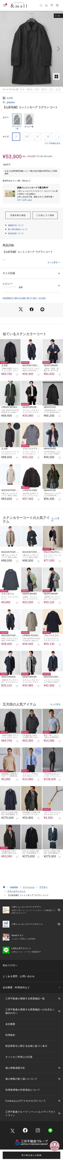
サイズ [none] (6, 136)
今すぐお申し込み (24, 200)
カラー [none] (6, 117)
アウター (43, 887)
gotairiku (11, 102)
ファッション (29, 887)
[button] (31, 49)
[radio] (17, 121)
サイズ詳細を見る (52, 143)
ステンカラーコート (16, 891)
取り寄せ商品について (18, 229)
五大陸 (10, 98)
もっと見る (53, 262)
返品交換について (16, 233)
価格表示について (16, 225)
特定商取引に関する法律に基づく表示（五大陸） (25, 298)
